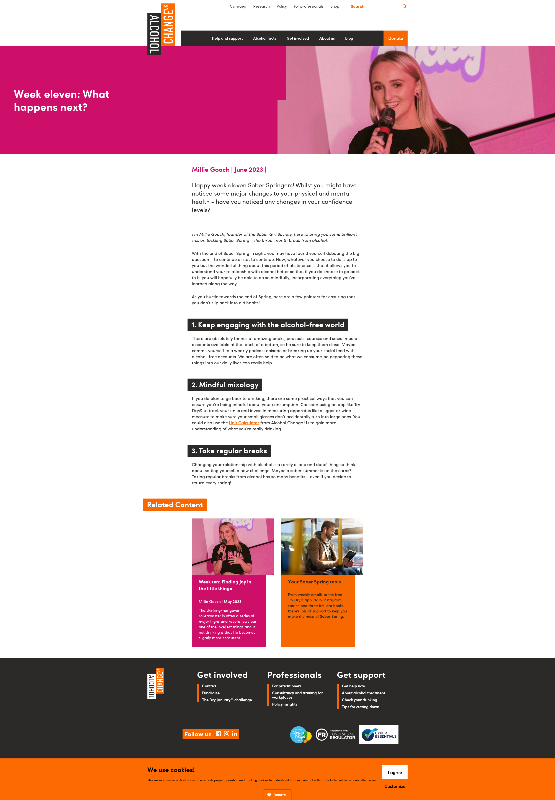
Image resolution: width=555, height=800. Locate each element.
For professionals (308, 6)
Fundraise (211, 692)
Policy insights (284, 704)
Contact (209, 685)
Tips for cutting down (360, 706)
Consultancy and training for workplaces (297, 695)
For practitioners (286, 685)
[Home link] (166, 693)
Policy (282, 6)
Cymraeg (238, 6)
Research (261, 6)
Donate (395, 38)
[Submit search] (404, 6)
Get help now (353, 685)
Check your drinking (359, 699)
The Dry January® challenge (227, 699)
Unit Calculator (244, 422)
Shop (334, 6)
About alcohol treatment (363, 692)
